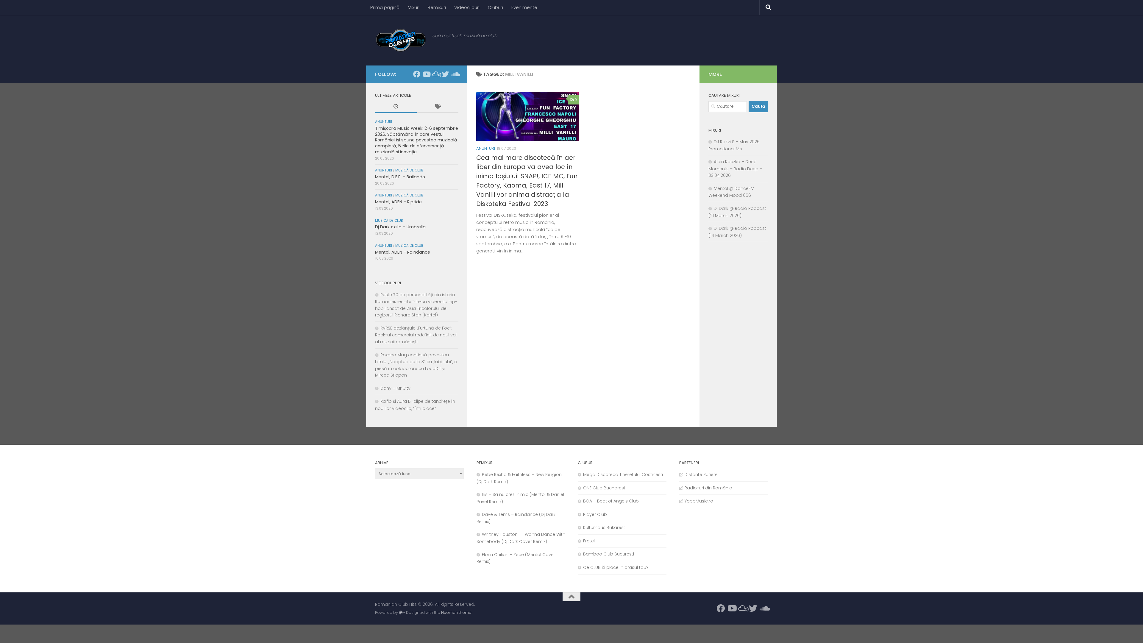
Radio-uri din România (708, 488)
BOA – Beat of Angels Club (611, 501)
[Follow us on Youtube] (426, 74)
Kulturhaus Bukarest (604, 527)
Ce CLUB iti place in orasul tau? (616, 567)
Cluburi (495, 7)
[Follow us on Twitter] (445, 74)
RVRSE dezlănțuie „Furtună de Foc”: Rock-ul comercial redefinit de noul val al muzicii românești (416, 335)
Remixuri (437, 7)
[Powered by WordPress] (400, 612)
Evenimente (524, 7)
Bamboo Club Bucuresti (608, 554)
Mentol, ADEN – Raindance (402, 252)
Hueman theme (456, 612)
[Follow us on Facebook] (416, 74)
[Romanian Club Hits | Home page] (400, 40)
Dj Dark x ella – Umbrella (400, 227)
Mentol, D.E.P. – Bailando (400, 177)
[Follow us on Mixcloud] (435, 74)
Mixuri (413, 7)
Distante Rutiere (701, 474)
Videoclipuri (467, 7)
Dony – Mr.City (395, 388)
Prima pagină (384, 7)
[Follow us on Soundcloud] (454, 74)
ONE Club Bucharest (604, 488)
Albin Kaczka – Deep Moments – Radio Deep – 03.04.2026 (735, 168)
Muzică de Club (409, 170)
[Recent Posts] (396, 107)
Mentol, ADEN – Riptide (398, 202)
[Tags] (437, 107)
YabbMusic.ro (699, 501)
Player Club (595, 514)
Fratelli (590, 541)
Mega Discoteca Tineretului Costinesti (623, 474)
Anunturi (485, 148)
